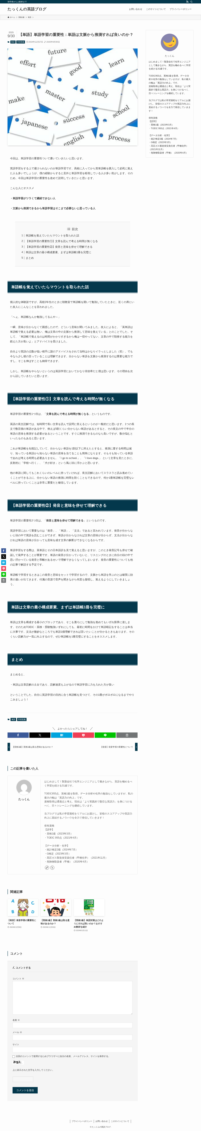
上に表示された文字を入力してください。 (33, 1070)
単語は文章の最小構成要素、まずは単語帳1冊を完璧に (58, 252)
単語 (13, 42)
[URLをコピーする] (127, 735)
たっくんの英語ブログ (27, 9)
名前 (16, 1020)
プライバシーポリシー (82, 1121)
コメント (18, 978)
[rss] (187, 1)
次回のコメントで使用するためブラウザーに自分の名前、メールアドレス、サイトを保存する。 (63, 1056)
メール (17, 1032)
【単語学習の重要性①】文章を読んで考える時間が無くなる (62, 241)
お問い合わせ (101, 1121)
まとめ (30, 257)
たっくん (24, 799)
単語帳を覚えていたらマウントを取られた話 (52, 235)
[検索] (191, 1)
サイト (16, 1044)
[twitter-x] (52, 868)
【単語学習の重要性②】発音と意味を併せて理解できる (59, 246)
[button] (18, 735)
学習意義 (20, 42)
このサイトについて (120, 1121)
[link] (47, 868)
